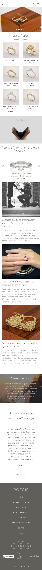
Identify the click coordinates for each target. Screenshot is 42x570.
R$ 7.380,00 (21, 178)
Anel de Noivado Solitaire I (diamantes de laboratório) (21, 174)
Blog (21, 533)
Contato (21, 528)
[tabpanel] (21, 19)
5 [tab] (23, 29)
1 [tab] (16, 29)
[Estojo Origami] (21, 129)
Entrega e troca (21, 517)
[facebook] (13, 546)
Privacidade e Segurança (21, 523)
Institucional (21, 507)
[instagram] (21, 546)
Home (21, 497)
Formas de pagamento (21, 512)
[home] (21, 4)
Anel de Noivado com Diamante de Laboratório (11, 108)
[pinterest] (28, 546)
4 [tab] (21, 29)
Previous (3, 166)
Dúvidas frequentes (21, 502)
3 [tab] (19, 29)
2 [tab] (18, 29)
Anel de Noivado (11, 60)
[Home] (21, 490)
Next (38, 166)
